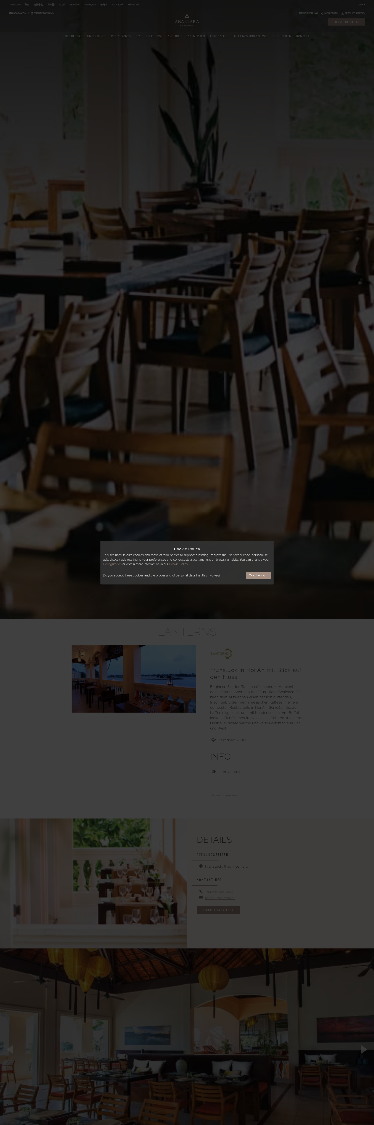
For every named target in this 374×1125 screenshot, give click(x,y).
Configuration (112, 564)
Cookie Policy (178, 564)
